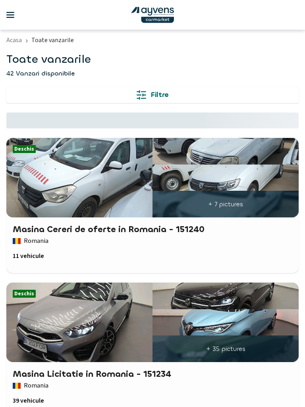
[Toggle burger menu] (10, 15)
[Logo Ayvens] (152, 15)
